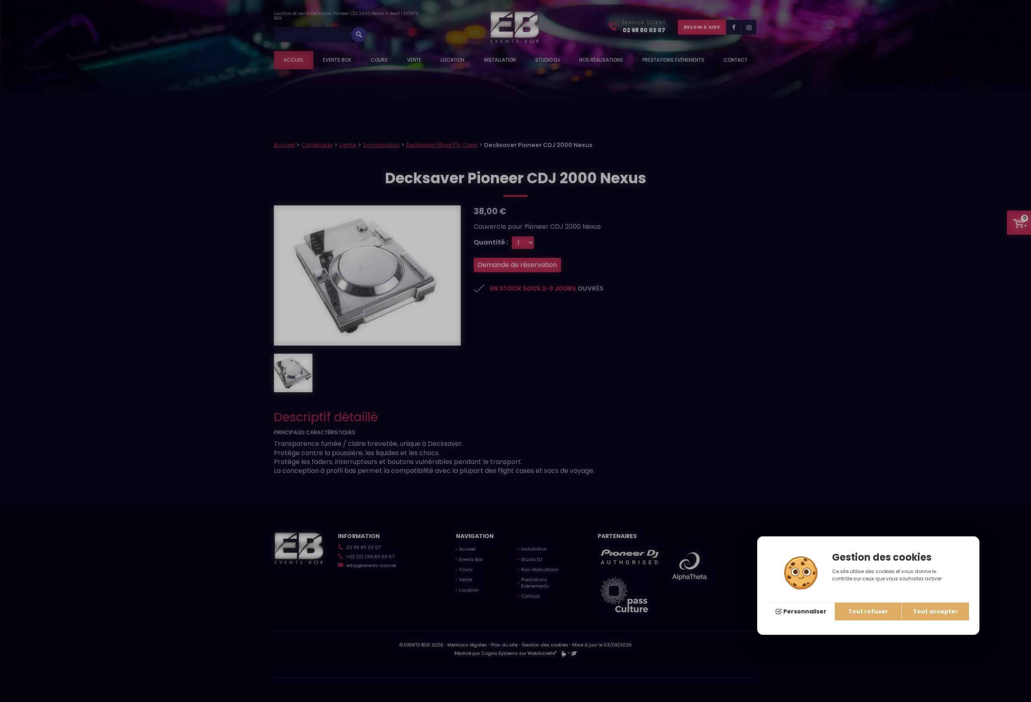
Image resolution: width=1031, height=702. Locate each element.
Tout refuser (868, 612)
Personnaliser (804, 612)
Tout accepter (935, 612)
